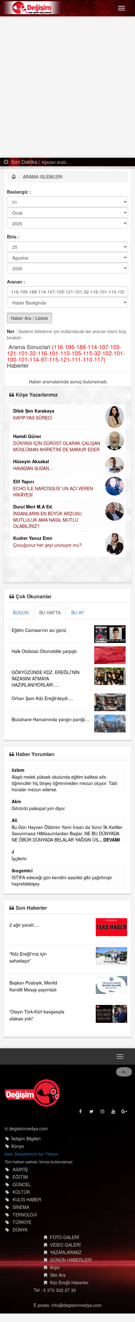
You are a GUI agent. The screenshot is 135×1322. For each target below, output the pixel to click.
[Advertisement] (67, 87)
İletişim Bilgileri (25, 1138)
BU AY (77, 612)
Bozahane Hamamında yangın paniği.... (51, 719)
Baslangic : (19, 192)
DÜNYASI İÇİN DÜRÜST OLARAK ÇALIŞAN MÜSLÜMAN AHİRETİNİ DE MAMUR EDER (56, 446)
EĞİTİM (20, 1177)
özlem (18, 770)
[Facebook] (80, 1112)
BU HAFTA (50, 612)
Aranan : (16, 281)
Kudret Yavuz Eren (32, 538)
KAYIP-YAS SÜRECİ (32, 417)
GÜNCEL (22, 1184)
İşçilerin (19, 858)
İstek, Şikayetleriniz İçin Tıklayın (31, 1153)
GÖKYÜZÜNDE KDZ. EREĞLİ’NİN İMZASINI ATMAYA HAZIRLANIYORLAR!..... (45, 678)
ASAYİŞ (20, 1169)
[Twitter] (91, 1112)
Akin (16, 801)
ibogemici (22, 870)
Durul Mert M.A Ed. (33, 506)
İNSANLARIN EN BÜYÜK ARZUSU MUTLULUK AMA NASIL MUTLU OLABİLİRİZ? (47, 519)
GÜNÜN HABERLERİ (71, 1260)
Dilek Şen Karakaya (33, 411)
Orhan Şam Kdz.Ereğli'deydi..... (43, 698)
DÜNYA (20, 1229)
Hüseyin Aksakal (31, 461)
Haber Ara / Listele (29, 318)
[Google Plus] (124, 1112)
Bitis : (13, 236)
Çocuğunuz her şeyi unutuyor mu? (47, 545)
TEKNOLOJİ (25, 1214)
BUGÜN (21, 612)
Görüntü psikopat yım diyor (38, 808)
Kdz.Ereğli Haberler (69, 1282)
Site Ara (58, 1275)
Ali (14, 820)
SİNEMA (21, 1207)
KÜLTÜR (21, 1192)
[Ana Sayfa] (32, 1093)
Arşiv (55, 1267)
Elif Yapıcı (23, 481)
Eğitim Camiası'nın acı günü (39, 630)
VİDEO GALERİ (65, 1245)
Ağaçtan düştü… (55, 162)
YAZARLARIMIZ (66, 1252)
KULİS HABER (27, 1199)
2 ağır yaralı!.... (24, 925)
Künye (17, 1146)
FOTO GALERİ (64, 1237)
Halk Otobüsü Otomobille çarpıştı (44, 651)
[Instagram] (102, 1112)
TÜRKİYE (22, 1222)
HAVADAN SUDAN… (33, 468)
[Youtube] (113, 1112)
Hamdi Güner (27, 436)
